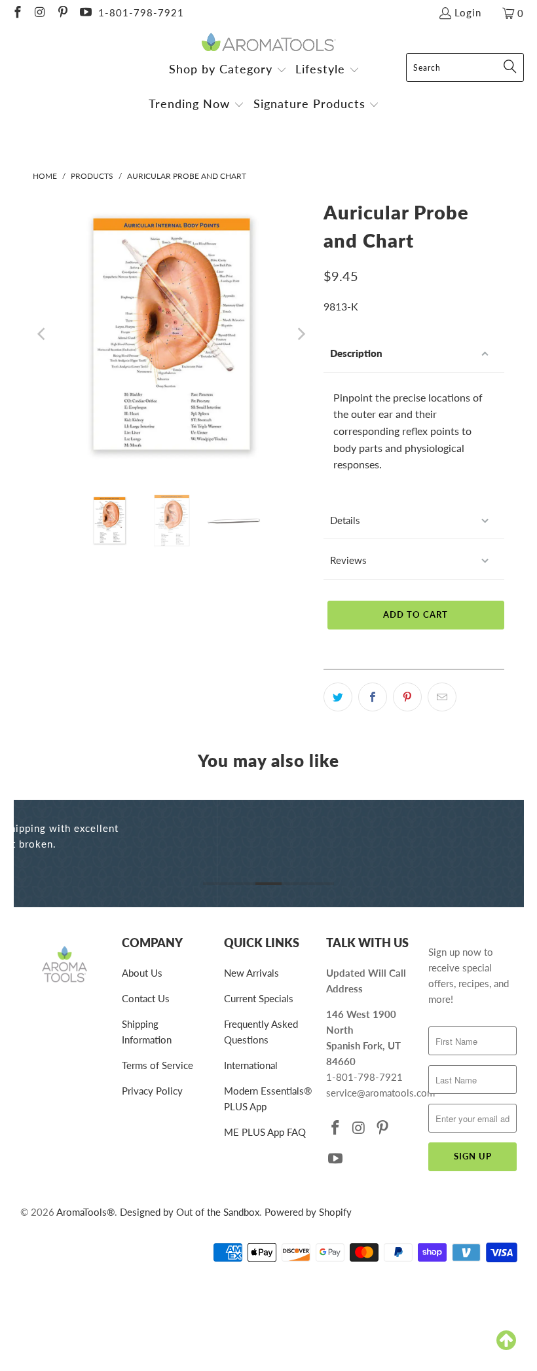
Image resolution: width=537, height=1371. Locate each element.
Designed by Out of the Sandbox (189, 1212)
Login (467, 12)
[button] (228, 70)
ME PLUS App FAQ (265, 1132)
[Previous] (42, 334)
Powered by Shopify (308, 1212)
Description (356, 353)
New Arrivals (251, 973)
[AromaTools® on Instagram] (39, 13)
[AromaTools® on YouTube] (85, 13)
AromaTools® (85, 1212)
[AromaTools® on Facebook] (17, 13)
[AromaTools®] (269, 43)
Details (345, 520)
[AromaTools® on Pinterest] (62, 13)
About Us (142, 973)
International (251, 1065)
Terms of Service (157, 1065)
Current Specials (258, 998)
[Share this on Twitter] (338, 697)
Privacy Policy (152, 1091)
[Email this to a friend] (442, 697)
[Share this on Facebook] (372, 697)
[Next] (300, 334)
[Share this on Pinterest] (407, 697)
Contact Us (146, 998)
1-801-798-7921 (141, 12)
